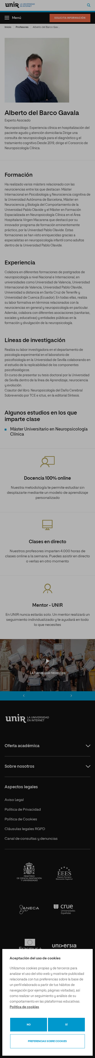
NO (29, 1024)
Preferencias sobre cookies (47, 1041)
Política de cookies (24, 1007)
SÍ (66, 1024)
